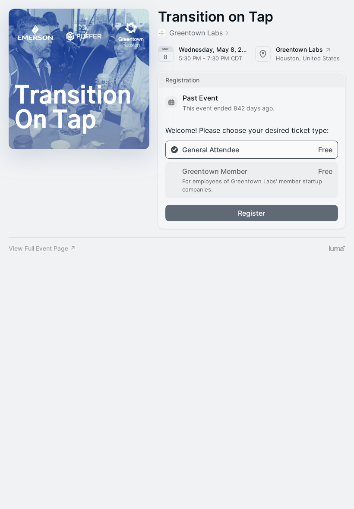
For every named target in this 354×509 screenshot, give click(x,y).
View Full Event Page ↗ (42, 248)
